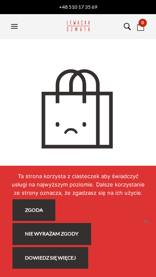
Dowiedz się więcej (50, 258)
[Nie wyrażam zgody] (145, 221)
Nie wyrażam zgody (52, 233)
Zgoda (34, 210)
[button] (15, 26)
